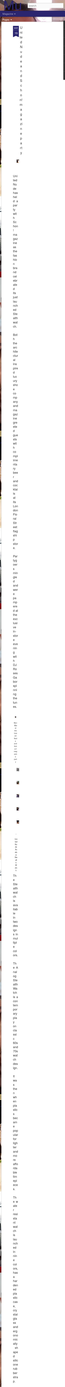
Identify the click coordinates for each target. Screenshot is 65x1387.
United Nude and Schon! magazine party (21, 90)
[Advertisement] (36, 78)
